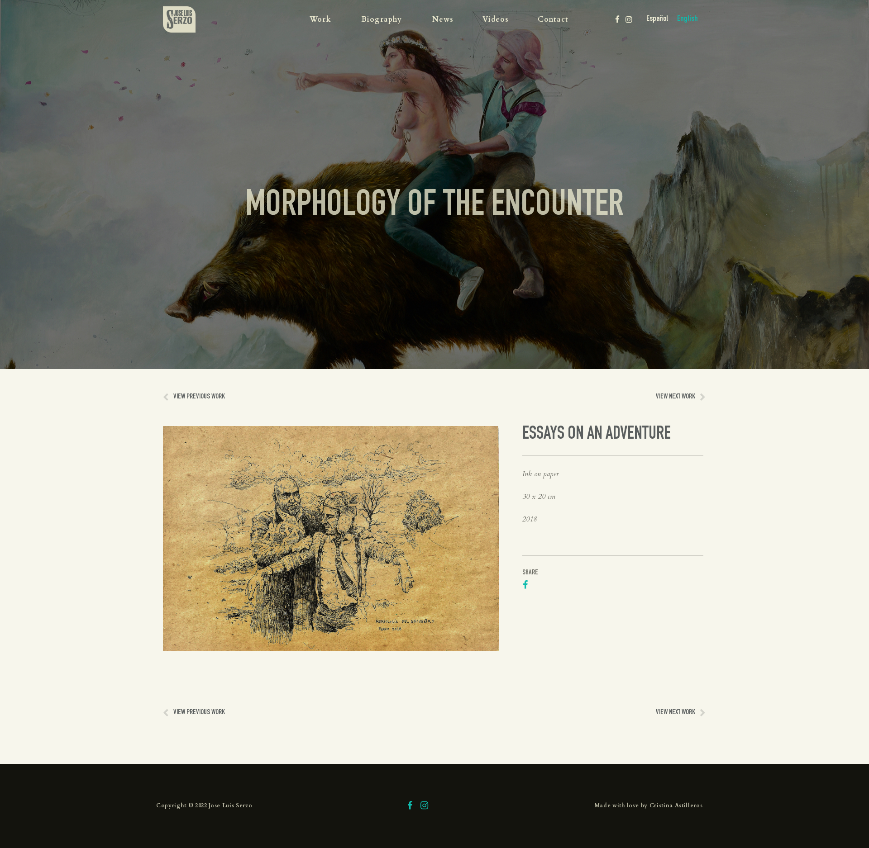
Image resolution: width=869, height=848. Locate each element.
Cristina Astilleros (676, 805)
